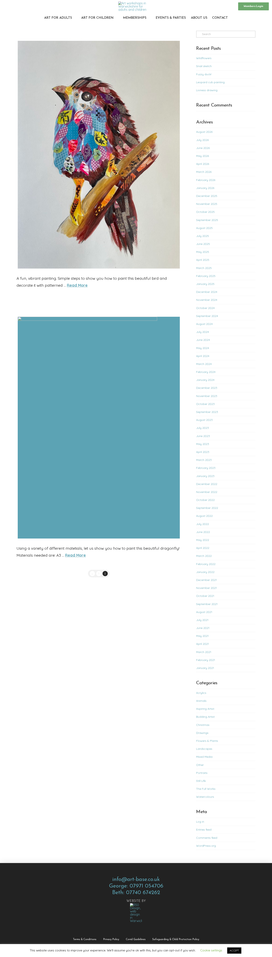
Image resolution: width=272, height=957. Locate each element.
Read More (77, 285)
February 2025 (205, 276)
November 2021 (206, 588)
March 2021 (203, 652)
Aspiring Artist (205, 709)
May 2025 (202, 252)
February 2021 (205, 660)
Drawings (202, 733)
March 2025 (204, 268)
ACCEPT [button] (234, 950)
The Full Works (205, 789)
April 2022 (202, 548)
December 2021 (206, 580)
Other (200, 765)
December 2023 (206, 388)
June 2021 (202, 628)
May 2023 (202, 444)
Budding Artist (205, 716)
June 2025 (203, 244)
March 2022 (204, 556)
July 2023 (202, 428)
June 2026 (203, 148)
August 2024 (204, 324)
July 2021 (202, 620)
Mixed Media (204, 757)
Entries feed (203, 829)
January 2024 (205, 380)
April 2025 (202, 260)
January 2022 (205, 572)
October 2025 (205, 212)
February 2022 (205, 564)
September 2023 (207, 412)
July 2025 (202, 236)
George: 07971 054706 (136, 886)
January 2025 (205, 284)
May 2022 (202, 540)
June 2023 (203, 436)
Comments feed (206, 838)
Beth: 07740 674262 (136, 892)
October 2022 (205, 500)
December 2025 (206, 196)
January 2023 (205, 476)
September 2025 (207, 220)
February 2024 (205, 372)
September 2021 (207, 604)
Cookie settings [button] (211, 950)
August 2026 (204, 132)
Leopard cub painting (210, 82)
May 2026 (202, 156)
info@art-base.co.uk (136, 879)
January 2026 (205, 188)
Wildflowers (203, 58)
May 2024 (202, 348)
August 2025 (204, 228)
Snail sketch (204, 66)
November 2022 (206, 492)
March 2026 (203, 172)
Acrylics (201, 693)
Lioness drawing (206, 90)
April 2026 (202, 164)
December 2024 (206, 292)
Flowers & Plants (207, 741)
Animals (201, 701)
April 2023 (202, 452)
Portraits (201, 773)
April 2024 (202, 356)
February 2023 (205, 468)
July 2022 (202, 524)
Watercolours (205, 797)
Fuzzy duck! (203, 74)
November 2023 (206, 396)
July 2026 (202, 140)
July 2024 (202, 332)
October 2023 (205, 404)
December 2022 (206, 484)
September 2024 (207, 316)
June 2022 (203, 532)
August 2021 (204, 612)
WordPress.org (206, 846)
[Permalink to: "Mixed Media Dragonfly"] (99, 427)
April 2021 (202, 644)
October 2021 (205, 596)
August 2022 (204, 516)
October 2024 (205, 308)
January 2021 (205, 668)
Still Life (201, 781)
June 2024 (203, 340)
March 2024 (204, 364)
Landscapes (204, 749)
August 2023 (204, 420)
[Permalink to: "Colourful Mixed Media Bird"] (99, 155)
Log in (200, 821)
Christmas (202, 725)
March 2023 (204, 460)
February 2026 (205, 180)
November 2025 (206, 204)
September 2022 (207, 508)
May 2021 (202, 636)
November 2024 (206, 300)
